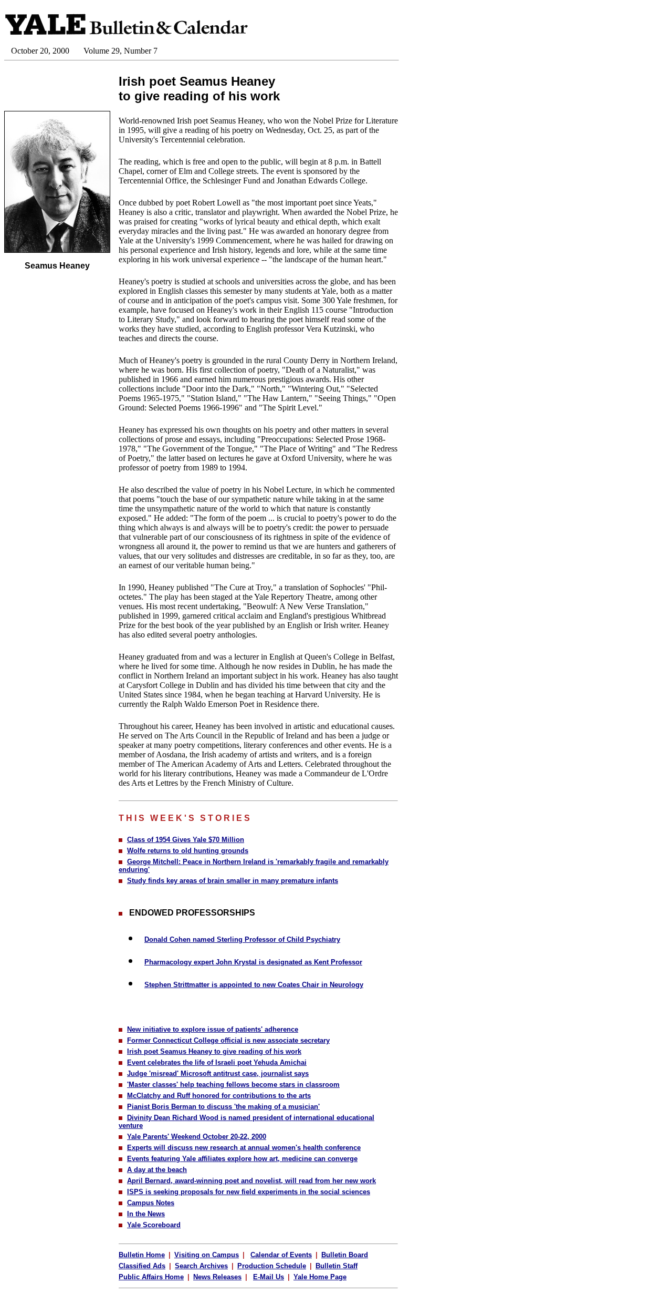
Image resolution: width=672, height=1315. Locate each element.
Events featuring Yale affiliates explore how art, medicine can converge (242, 1159)
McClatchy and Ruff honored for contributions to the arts (219, 1096)
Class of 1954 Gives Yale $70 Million (185, 840)
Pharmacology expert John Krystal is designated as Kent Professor (253, 962)
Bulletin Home (142, 1255)
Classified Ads (142, 1266)
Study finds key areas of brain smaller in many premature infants (232, 881)
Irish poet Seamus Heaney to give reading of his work (214, 1051)
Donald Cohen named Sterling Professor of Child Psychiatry (242, 939)
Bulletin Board (344, 1255)
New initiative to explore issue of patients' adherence (212, 1029)
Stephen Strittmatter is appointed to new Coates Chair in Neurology (253, 985)
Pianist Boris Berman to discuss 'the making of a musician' (223, 1107)
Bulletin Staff (337, 1266)
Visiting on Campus (206, 1255)
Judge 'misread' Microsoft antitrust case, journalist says (218, 1073)
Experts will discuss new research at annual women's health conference (244, 1148)
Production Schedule (271, 1266)
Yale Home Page (319, 1277)
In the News (146, 1214)
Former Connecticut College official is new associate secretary (228, 1040)
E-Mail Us (268, 1277)
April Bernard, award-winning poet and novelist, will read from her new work (251, 1181)
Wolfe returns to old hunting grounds (187, 851)
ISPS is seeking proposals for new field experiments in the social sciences (248, 1192)
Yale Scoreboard (154, 1225)
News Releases (217, 1277)
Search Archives (201, 1266)
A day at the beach (157, 1170)
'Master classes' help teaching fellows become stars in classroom (233, 1084)
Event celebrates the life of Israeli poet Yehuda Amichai (217, 1062)
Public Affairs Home (151, 1277)
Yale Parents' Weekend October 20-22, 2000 (196, 1137)
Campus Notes (150, 1203)
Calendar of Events (281, 1255)
